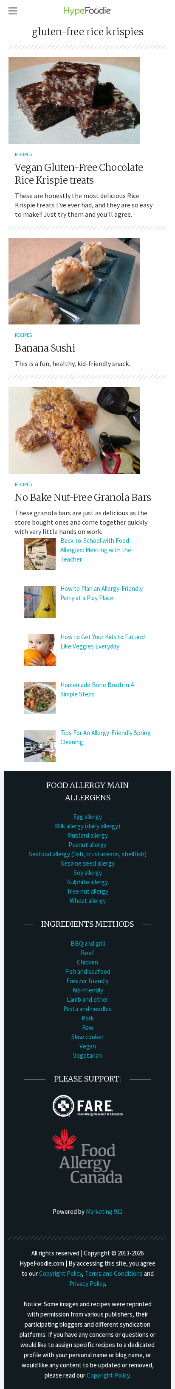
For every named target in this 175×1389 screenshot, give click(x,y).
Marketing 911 (104, 1211)
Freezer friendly (87, 981)
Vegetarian (87, 1055)
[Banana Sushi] (74, 280)
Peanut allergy (87, 845)
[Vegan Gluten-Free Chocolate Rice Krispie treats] (74, 99)
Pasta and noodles (87, 1009)
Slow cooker (87, 1037)
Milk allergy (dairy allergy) (87, 826)
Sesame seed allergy (88, 863)
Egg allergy (87, 817)
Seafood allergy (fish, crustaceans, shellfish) (88, 854)
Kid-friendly (87, 990)
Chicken (87, 962)
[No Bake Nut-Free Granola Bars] (74, 429)
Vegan (87, 1046)
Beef (87, 953)
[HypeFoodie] (87, 10)
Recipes (23, 154)
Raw (87, 1027)
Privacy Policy (87, 1284)
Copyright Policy (60, 1273)
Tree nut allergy (87, 891)
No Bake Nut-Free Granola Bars (83, 497)
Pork (88, 1018)
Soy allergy (87, 873)
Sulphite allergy (87, 882)
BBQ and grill (88, 943)
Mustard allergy (87, 835)
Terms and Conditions (114, 1273)
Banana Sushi (45, 348)
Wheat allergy (88, 901)
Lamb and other (87, 999)
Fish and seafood (87, 971)
